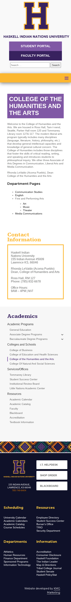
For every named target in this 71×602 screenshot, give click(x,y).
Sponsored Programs (16, 561)
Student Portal (35, 46)
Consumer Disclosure (48, 555)
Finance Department (15, 558)
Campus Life (18, 93)
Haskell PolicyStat (46, 574)
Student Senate (45, 571)
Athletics (8, 551)
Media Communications (28, 213)
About (13, 78)
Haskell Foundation (47, 558)
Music (26, 206)
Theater (27, 210)
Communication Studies (28, 191)
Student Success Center (50, 520)
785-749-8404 (19, 490)
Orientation (18, 97)
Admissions (34, 78)
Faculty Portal (35, 55)
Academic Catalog (14, 524)
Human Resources (14, 555)
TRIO (39, 527)
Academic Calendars (15, 520)
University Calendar (15, 517)
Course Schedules (14, 527)
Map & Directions (46, 564)
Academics (17, 83)
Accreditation (43, 551)
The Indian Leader (47, 561)
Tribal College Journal (49, 568)
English (19, 195)
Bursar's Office (44, 524)
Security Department (48, 530)
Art (24, 203)
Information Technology (17, 564)
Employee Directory (47, 517)
